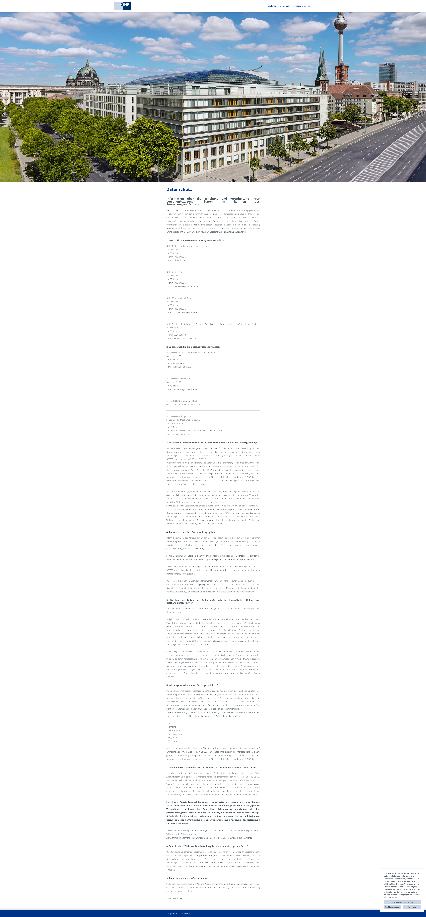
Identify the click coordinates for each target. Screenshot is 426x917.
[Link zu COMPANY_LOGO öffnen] (122, 6)
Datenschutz (185, 913)
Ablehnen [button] (412, 907)
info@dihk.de (179, 260)
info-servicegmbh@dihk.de (186, 286)
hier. (396, 897)
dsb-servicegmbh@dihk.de (185, 389)
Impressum (173, 913)
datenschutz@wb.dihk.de (185, 338)
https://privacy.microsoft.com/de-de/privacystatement (230, 591)
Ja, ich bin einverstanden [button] (402, 902)
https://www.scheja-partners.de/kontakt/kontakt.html (198, 430)
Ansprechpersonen (302, 6)
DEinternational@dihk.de (185, 312)
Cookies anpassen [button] (392, 907)
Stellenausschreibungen (279, 6)
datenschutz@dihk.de (183, 367)
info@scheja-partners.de (184, 434)
